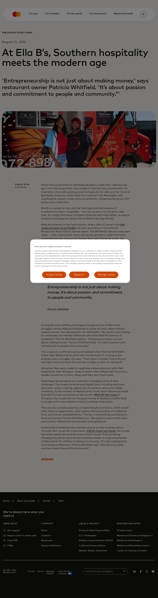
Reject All (79, 275)
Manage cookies (106, 275)
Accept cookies (54, 275)
